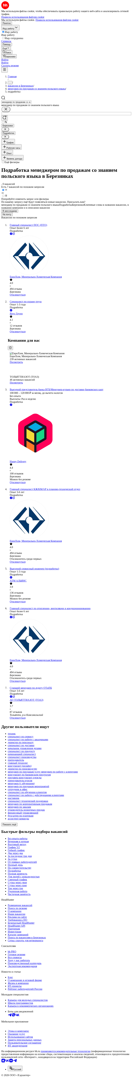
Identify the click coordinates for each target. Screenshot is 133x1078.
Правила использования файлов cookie (57, 20)
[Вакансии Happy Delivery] (70, 433)
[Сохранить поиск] (4, 118)
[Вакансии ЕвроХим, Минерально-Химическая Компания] (70, 255)
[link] (6, 52)
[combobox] (16, 102)
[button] (4, 59)
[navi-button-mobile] (4, 69)
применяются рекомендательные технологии (66, 1051)
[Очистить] (5, 109)
